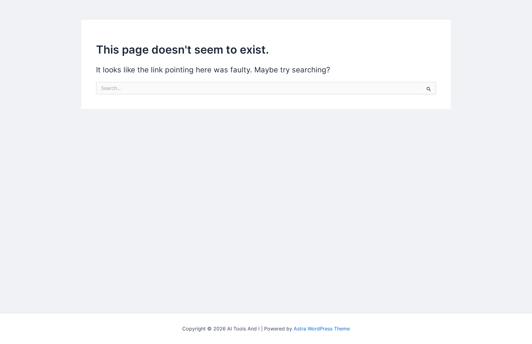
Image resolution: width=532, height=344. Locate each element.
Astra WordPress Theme (322, 329)
